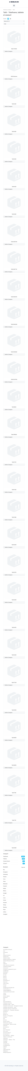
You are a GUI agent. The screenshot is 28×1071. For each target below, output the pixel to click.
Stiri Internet (6, 1027)
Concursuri (5, 967)
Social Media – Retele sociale (9, 1024)
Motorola (5, 883)
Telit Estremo (14, 76)
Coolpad (5, 914)
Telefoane (13, 856)
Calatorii (5, 963)
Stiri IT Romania (6, 1029)
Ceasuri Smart (13, 861)
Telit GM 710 (14, 269)
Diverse (5, 977)
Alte (4, 951)
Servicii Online (6, 1021)
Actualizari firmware (7, 949)
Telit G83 (14, 186)
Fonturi (4, 984)
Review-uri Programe (8, 1015)
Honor (4, 900)
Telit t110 (14, 462)
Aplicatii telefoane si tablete (9, 959)
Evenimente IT (6, 980)
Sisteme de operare (7, 1022)
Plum (4, 909)
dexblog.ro (15, 2)
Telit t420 (14, 655)
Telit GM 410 (14, 241)
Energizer (5, 872)
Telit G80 (14, 131)
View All (23, 867)
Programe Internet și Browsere (10, 1008)
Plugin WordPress (7, 1001)
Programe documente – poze (9, 1007)
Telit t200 (14, 544)
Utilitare (5, 1046)
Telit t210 (14, 572)
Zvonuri (13, 863)
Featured (5, 982)
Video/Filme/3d (6, 1049)
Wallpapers (5, 1051)
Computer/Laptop (7, 966)
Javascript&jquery (7, 990)
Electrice (5, 979)
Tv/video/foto (6, 1043)
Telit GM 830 (14, 324)
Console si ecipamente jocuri (9, 969)
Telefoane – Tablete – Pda (9, 1039)
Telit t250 (14, 599)
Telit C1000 (14, 48)
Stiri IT (4, 1028)
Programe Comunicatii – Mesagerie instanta (13, 1005)
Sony (4, 881)
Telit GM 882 (14, 351)
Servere (5, 1020)
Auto (4, 962)
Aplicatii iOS (5, 956)
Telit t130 (14, 489)
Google (5, 893)
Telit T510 (14, 682)
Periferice (5, 997)
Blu (4, 869)
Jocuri (4, 993)
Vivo (4, 879)
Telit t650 (14, 737)
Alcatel (5, 902)
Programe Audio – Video (8, 1004)
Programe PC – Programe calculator (11, 1010)
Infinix (4, 911)
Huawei (5, 886)
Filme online (6, 983)
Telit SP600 (14, 434)
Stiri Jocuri (5, 1031)
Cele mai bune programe (8, 965)
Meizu (4, 890)
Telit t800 (14, 765)
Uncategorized (6, 1045)
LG (3, 895)
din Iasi (4, 974)
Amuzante (5, 952)
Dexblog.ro (5, 972)
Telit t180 (14, 517)
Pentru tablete (6, 996)
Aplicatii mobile (6, 958)
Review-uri (5, 1014)
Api (4, 953)
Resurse (5, 1013)
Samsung (5, 874)
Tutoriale (5, 1042)
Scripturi (5, 1017)
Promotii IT (5, 1011)
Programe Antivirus (7, 1003)
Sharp (4, 904)
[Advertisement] (14, 931)
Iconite (4, 986)
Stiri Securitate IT (7, 1032)
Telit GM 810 (14, 296)
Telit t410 (14, 627)
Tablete (13, 858)
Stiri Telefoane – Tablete (8, 1035)
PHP (4, 998)
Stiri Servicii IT (6, 1034)
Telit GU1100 (14, 379)
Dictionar (5, 973)
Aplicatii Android (6, 955)
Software (5, 1025)
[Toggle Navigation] (14, 5)
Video (4, 1048)
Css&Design (6, 970)
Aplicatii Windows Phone (8, 960)
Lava (4, 897)
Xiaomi (4, 876)
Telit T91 (14, 820)
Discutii (4, 976)
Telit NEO (14, 407)
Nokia (4, 888)
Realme (5, 907)
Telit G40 (14, 104)
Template (5, 1041)
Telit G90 (14, 214)
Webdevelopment (7, 1052)
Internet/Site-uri (6, 989)
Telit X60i (14, 847)
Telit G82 (14, 159)
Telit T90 (14, 792)
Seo (4, 1018)
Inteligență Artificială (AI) (8, 987)
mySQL (4, 994)
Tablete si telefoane (7, 1036)
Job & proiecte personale (9, 991)
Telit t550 (14, 710)
